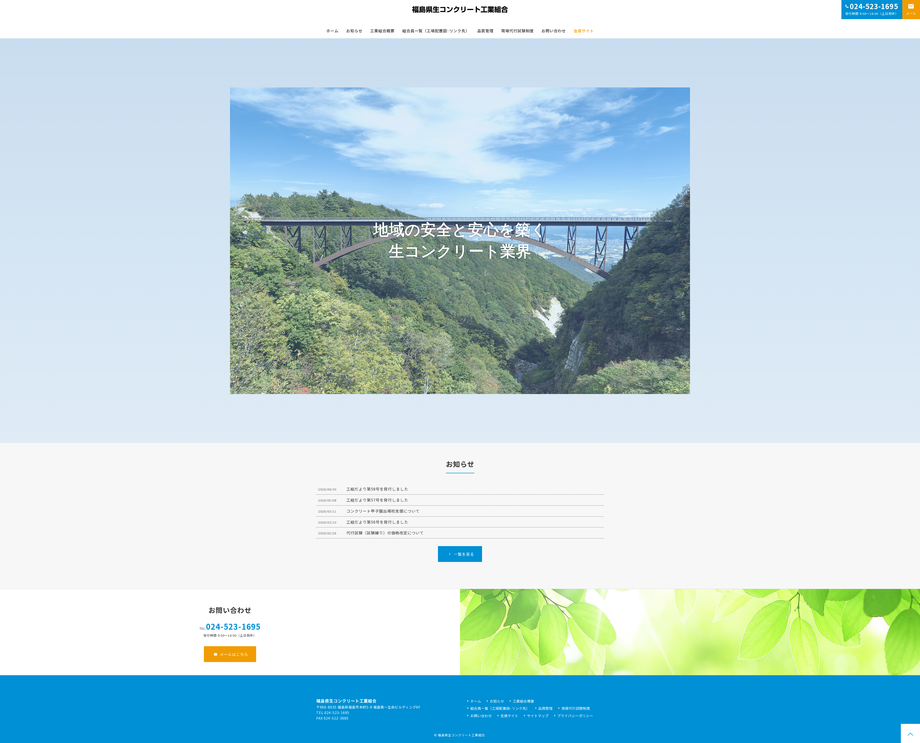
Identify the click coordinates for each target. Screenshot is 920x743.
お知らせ (354, 31)
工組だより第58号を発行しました (377, 489)
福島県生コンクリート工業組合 (461, 735)
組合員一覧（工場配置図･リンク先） (436, 31)
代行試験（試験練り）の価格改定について (385, 533)
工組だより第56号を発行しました (377, 522)
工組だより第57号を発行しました (377, 500)
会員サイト (584, 31)
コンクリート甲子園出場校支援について (383, 511)
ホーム (332, 31)
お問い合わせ (553, 31)
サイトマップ (538, 715)
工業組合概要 (382, 31)
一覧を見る (464, 554)
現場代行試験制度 (517, 31)
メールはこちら (234, 654)
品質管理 (485, 31)
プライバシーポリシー (575, 715)
